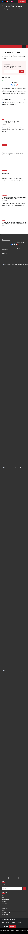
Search (21, 71)
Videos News (5, 914)
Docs (3, 897)
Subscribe (12, 926)
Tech (3, 119)
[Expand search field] (24, 46)
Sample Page (5, 908)
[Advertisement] (14, 28)
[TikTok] (9, 1)
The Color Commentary (12, 6)
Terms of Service (6, 912)
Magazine (4, 901)
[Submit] (24, 888)
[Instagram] (12, 1)
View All (24, 99)
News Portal (4, 903)
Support (4, 910)
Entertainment (4, 170)
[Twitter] (14, 85)
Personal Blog (5, 905)
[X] (5, 1)
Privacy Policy (5, 906)
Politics (3, 220)
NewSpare (22, 930)
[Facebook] (2, 1)
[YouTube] (7, 1)
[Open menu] (2, 47)
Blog (3, 895)
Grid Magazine (5, 899)
